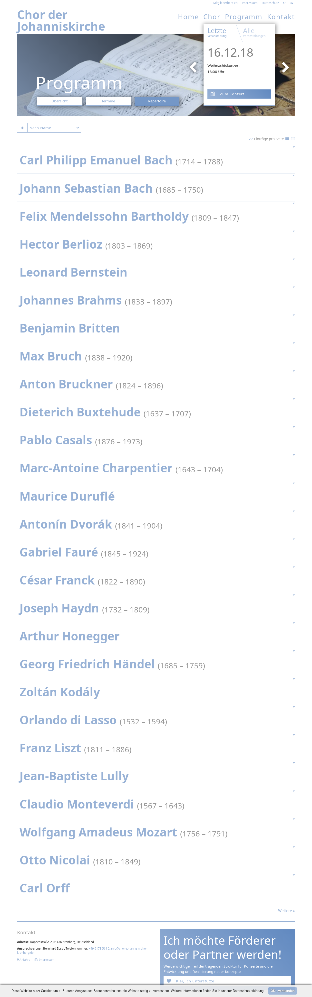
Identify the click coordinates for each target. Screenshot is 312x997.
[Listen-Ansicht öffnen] (287, 139)
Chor (211, 16)
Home (188, 16)
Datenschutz (270, 3)
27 (251, 138)
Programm (243, 16)
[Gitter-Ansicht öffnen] (293, 139)
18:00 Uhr (215, 71)
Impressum (249, 3)
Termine (108, 101)
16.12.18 (230, 52)
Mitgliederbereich (225, 3)
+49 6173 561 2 (99, 948)
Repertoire (157, 101)
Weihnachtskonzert (223, 65)
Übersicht (59, 101)
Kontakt (281, 16)
